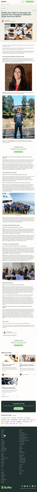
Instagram (2, 459)
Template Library (22, 432)
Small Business (3, 475)
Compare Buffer (21, 441)
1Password (13, 93)
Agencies (2, 476)
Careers (20, 467)
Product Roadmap (22, 462)
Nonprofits (3, 478)
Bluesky (2, 455)
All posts (14, 415)
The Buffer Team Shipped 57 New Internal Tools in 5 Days (8, 365)
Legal (20, 472)
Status (20, 449)
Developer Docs (21, 444)
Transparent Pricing (22, 459)
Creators (2, 473)
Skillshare (19, 58)
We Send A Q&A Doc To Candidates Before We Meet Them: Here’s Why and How (27, 365)
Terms (32, 488)
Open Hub (21, 456)
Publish (2, 432)
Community (3, 434)
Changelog (21, 451)
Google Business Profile (4, 458)
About (20, 466)
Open (5, 8)
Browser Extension (4, 448)
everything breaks (20, 49)
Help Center (21, 448)
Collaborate (3, 437)
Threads (2, 465)
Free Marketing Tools (22, 438)
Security (34, 488)
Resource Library (22, 435)
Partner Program (21, 470)
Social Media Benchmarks (23, 434)
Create (2, 431)
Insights (3, 435)
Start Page (2, 442)
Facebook (2, 456)
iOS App (2, 445)
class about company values (22, 141)
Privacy (29, 488)
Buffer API (2, 451)
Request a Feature (22, 452)
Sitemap (20, 473)
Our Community (21, 443)
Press (20, 469)
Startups (2, 482)
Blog (2, 8)
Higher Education (3, 479)
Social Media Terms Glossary (23, 437)
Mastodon (2, 462)
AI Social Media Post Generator (24, 440)
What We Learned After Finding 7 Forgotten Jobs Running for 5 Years (9, 388)
